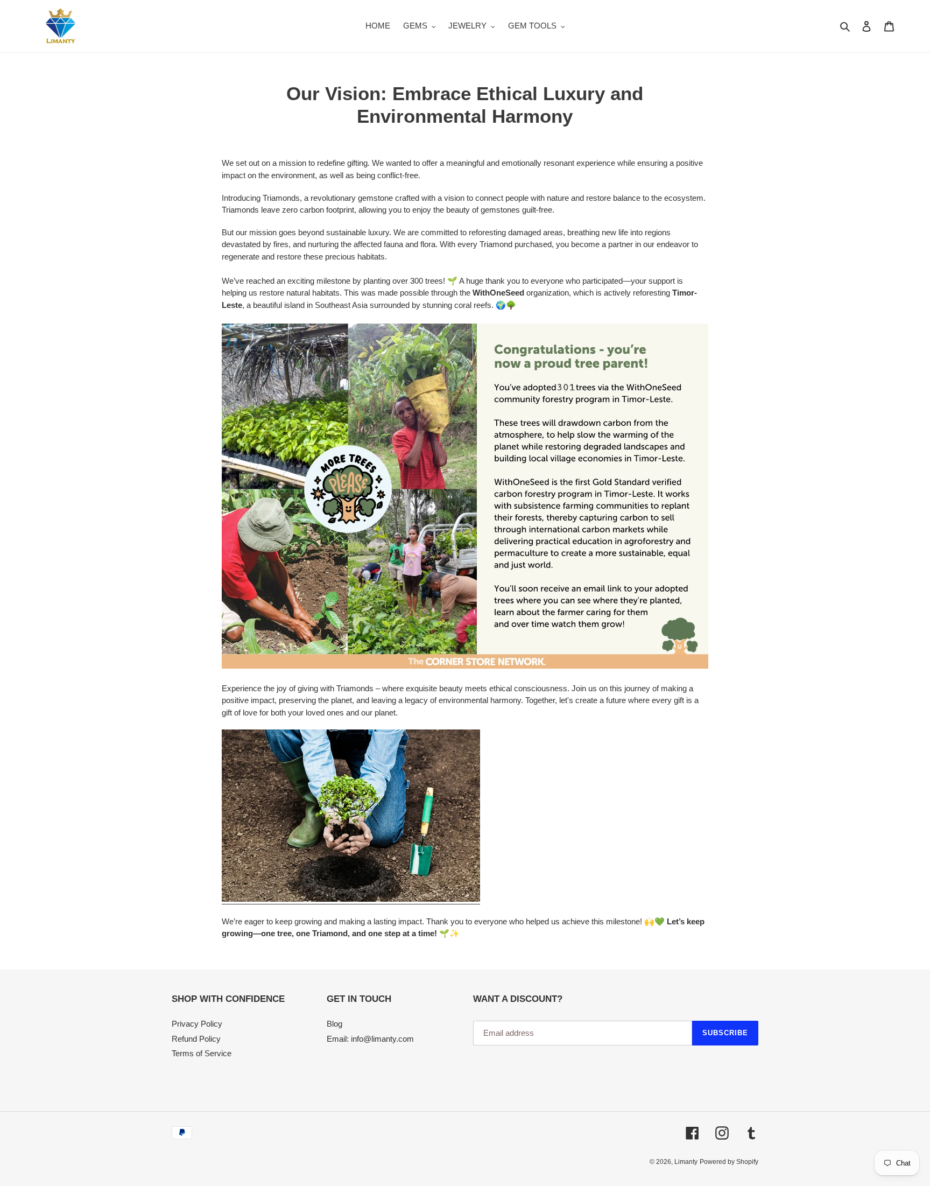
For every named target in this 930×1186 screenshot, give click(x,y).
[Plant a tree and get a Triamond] (351, 899)
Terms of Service (201, 1053)
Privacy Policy (197, 1023)
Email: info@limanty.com (370, 1038)
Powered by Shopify (729, 1162)
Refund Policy (196, 1038)
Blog (334, 1023)
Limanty (686, 1162)
